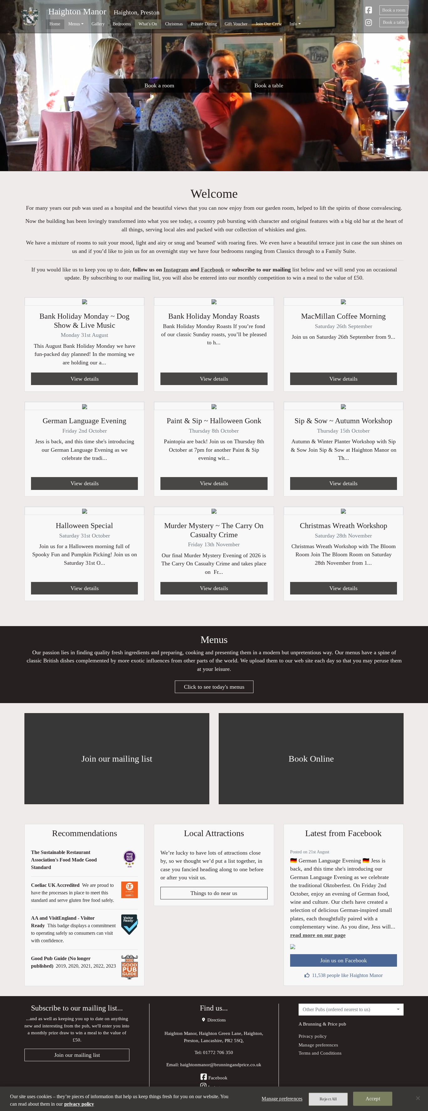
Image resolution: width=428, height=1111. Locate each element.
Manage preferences (318, 1044)
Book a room (393, 10)
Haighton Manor (77, 11)
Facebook (212, 269)
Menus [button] (74, 23)
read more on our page (318, 935)
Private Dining (204, 23)
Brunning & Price (320, 1023)
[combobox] (351, 1010)
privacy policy (79, 1104)
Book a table (394, 22)
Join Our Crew (269, 23)
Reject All (328, 1099)
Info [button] (293, 23)
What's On (147, 23)
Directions (216, 1020)
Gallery (98, 23)
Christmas (174, 23)
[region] (214, 1099)
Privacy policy (313, 1036)
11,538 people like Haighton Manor (347, 975)
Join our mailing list (77, 1055)
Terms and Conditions (320, 1053)
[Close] (418, 1098)
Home (55, 23)
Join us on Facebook (343, 960)
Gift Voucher (236, 23)
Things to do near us (214, 893)
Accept (373, 1098)
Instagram (176, 269)
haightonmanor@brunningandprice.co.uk (220, 1064)
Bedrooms (122, 23)
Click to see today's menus (214, 687)
